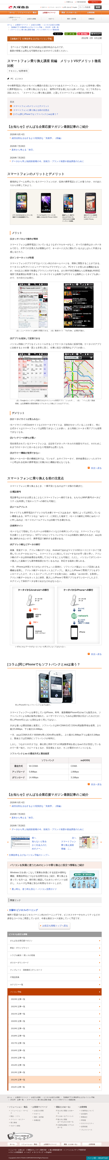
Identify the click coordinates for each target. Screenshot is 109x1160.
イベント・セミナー (55, 7)
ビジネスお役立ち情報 (52, 25)
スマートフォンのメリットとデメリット (31, 106)
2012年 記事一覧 (52, 27)
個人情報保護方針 (56, 1150)
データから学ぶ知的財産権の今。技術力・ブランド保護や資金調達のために (48, 161)
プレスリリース (86, 1130)
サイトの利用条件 (16, 1152)
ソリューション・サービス (19, 1112)
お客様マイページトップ (14, 18)
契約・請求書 (71, 19)
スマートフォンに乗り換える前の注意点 (31, 110)
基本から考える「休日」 (23, 150)
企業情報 (91, 12)
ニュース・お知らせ (17, 1150)
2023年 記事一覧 (18, 999)
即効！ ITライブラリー (19, 948)
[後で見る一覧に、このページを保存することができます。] (83, 33)
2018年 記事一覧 (18, 1036)
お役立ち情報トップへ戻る (55, 926)
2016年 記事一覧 (18, 1050)
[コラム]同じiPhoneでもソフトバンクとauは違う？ (35, 114)
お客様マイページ (49, 13)
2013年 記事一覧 (18, 1072)
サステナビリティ (87, 1123)
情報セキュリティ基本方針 (37, 1150)
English (75, 7)
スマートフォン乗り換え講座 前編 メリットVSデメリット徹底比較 (34, 30)
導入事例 (14, 1123)
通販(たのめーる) (63, 1107)
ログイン (95, 2)
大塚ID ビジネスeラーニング (23, 910)
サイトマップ (38, 1152)
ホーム (12, 12)
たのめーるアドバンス (66, 1116)
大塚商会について (87, 1111)
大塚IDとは (69, 2)
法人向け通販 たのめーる (66, 1112)
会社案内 (84, 1114)
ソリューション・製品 (27, 12)
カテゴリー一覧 (16, 984)
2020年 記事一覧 (18, 1021)
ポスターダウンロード (19, 963)
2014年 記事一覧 (18, 1065)
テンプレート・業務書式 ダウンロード (26, 970)
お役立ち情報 (31, 19)
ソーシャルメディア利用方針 (75, 1150)
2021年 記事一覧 (18, 1014)
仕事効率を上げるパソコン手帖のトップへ (29, 855)
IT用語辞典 (14, 977)
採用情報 (84, 1127)
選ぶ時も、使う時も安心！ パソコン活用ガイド (34, 889)
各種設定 (91, 19)
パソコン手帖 (15, 992)
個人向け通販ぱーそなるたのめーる (66, 1120)
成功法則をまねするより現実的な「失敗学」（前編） (37, 138)
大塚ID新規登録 (81, 2)
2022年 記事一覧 (18, 1006)
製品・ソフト (15, 1116)
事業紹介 (84, 1117)
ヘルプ (28, 1152)
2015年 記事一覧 (18, 1058)
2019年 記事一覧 (18, 1028)
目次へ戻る (96, 468)
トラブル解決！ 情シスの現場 (22, 955)
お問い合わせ (67, 7)
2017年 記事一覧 (18, 1043)
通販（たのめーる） (69, 12)
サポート (44, 7)
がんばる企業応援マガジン (21, 941)
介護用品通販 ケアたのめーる (66, 1126)
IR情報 (83, 1120)
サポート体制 (15, 1126)
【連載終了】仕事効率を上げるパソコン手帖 (26, 27)
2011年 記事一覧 (18, 1087)
